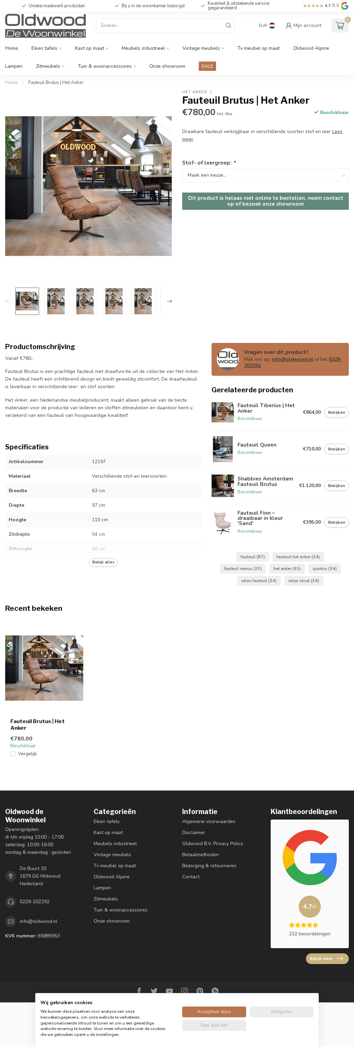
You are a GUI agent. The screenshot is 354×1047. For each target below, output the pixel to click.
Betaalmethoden (200, 854)
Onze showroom (167, 66)
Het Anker (194, 92)
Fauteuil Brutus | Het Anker (56, 83)
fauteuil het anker (298, 557)
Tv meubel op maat (258, 48)
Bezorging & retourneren (209, 865)
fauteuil (253, 557)
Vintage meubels (201, 48)
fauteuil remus (243, 568)
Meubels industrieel (143, 48)
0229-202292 (34, 901)
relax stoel (303, 580)
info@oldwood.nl (292, 359)
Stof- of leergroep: (208, 162)
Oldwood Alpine (311, 48)
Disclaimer (193, 832)
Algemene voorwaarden (208, 821)
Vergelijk (27, 753)
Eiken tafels (44, 48)
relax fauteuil (259, 580)
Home (11, 48)
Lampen (13, 66)
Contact (190, 876)
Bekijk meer (321, 958)
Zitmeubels (48, 66)
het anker (287, 568)
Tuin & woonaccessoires (105, 66)
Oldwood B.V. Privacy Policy (212, 843)
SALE (207, 66)
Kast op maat (89, 48)
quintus (325, 568)
